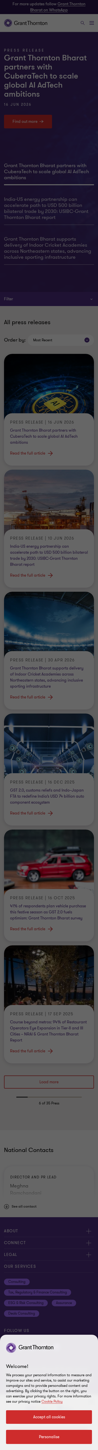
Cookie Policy (52, 1401)
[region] (49, 1392)
